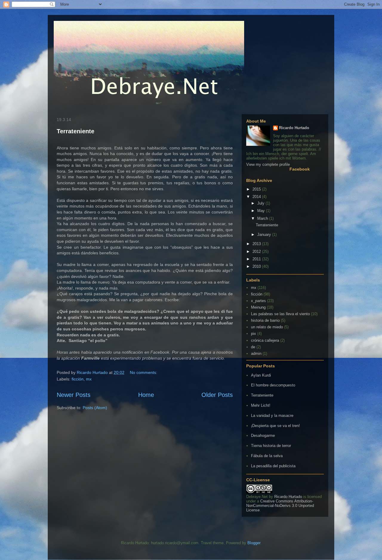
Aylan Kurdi (261, 375)
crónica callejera (265, 340)
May (261, 210)
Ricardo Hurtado (294, 128)
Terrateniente (75, 131)
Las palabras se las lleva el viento (280, 314)
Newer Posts (73, 395)
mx (89, 379)
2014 (257, 196)
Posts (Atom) (95, 407)
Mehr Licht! (260, 405)
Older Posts (217, 395)
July (261, 203)
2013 (257, 244)
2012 (257, 251)
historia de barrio (265, 320)
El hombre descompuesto (273, 385)
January (264, 234)
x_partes (258, 300)
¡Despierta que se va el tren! (275, 425)
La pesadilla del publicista (273, 466)
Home (146, 395)
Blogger (253, 543)
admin (256, 353)
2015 (257, 189)
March (263, 218)
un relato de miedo (267, 327)
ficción (78, 379)
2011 (257, 259)
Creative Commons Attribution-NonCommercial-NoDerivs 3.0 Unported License (280, 505)
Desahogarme (263, 435)
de (253, 347)
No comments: (144, 372)
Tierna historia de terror (271, 445)
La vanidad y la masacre (272, 415)
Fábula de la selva (267, 456)
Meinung (258, 307)
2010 (257, 266)
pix (253, 333)
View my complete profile (268, 164)
